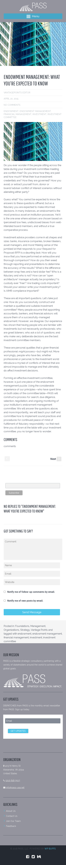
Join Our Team (13, 821)
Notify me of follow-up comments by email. (31, 591)
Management (37, 626)
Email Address (12, 481)
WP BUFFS (50, 848)
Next (55, 459)
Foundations (22, 626)
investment (40, 114)
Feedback (11, 826)
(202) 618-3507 (13, 780)
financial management (17, 114)
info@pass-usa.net (15, 787)
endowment (11, 111)
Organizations (11, 629)
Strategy (25, 629)
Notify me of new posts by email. (25, 600)
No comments (12, 105)
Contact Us (11, 816)
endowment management (35, 111)
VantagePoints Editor (17, 92)
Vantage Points (39, 629)
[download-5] (33, 44)
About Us (11, 811)
